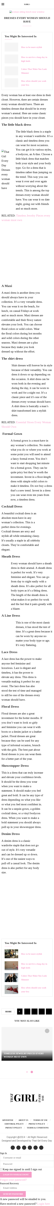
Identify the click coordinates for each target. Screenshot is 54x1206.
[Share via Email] (49, 1012)
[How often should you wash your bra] (11, 82)
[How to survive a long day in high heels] (11, 59)
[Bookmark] (47, 1031)
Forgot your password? (13, 1179)
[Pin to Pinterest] (42, 1012)
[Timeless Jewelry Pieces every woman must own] (27, 1044)
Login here (43, 1203)
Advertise (7, 1120)
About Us (23, 1120)
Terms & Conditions (38, 1128)
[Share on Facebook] (27, 1012)
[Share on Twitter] (35, 1012)
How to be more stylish (31, 47)
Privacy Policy (37, 1124)
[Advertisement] (27, 253)
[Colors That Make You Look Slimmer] (11, 70)
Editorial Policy (14, 1124)
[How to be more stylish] (11, 47)
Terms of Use (40, 1120)
